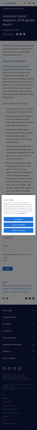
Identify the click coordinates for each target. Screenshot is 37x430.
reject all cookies (18, 225)
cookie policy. (22, 213)
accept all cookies (18, 230)
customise (18, 219)
